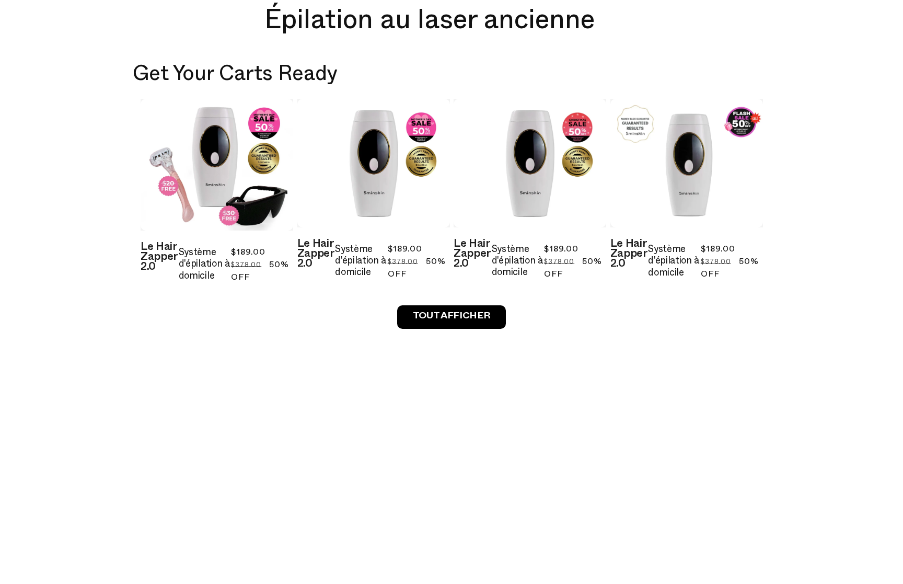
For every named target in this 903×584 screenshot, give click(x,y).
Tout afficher (451, 317)
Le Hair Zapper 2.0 (159, 258)
